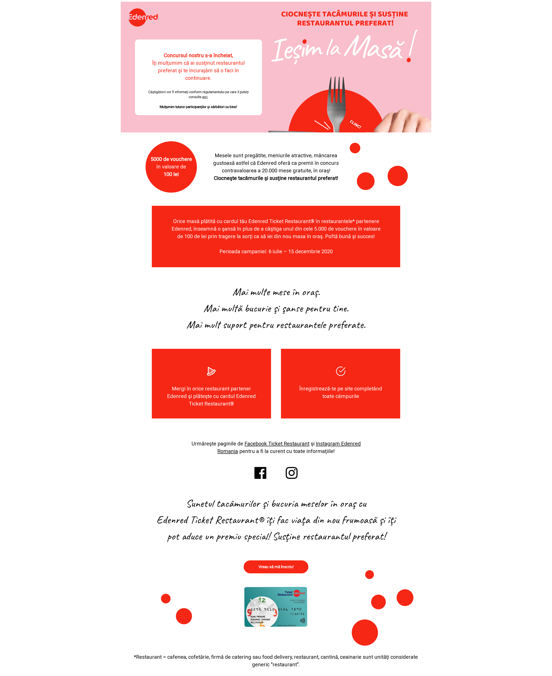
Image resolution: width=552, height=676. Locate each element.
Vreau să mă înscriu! (276, 566)
